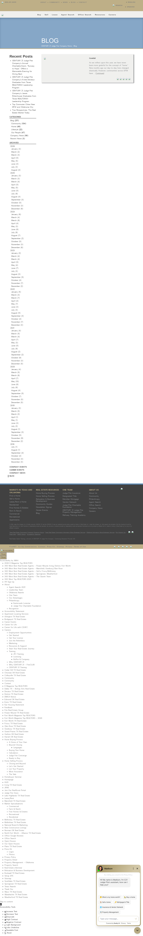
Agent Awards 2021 (17, 587)
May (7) (14, 304)
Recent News (16, 138)
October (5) (16, 203)
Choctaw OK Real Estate (14, 673)
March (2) (15, 152)
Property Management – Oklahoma (19, 862)
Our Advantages (15, 598)
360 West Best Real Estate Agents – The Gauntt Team (27, 576)
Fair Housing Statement (14, 705)
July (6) (14, 194)
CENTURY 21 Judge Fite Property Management (73, 511)
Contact (83, 2)
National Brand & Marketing (15, 825)
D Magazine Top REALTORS (15, 686)
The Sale (12, 774)
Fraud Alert (12, 534)
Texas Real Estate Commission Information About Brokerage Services (65, 532)
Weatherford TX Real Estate (16, 897)
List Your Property (16, 769)
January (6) (16, 214)
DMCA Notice (21, 534)
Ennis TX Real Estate (13, 702)
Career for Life (10, 624)
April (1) (14, 417)
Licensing (17, 657)
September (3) (17, 200)
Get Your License (16, 638)
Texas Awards (10, 886)
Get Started (14, 635)
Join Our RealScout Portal (15, 790)
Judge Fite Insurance (71, 493)
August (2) (15, 352)
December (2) (17, 286)
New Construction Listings (15, 828)
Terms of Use (80, 547)
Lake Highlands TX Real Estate (17, 795)
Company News (17, 135)
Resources (100, 15)
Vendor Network (69, 502)
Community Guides (44, 504)
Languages (17, 747)
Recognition (14, 608)
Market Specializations (13, 803)
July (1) (14, 447)
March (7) (15, 298)
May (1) (14, 420)
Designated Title (70, 496)
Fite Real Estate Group (13, 710)
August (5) (15, 313)
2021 (12, 328)
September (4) (17, 453)
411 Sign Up (9, 582)
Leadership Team (16, 590)
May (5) (14, 161)
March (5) (15, 333)
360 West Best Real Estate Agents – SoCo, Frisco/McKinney (30, 571)
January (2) (16, 253)
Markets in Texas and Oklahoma (20, 491)
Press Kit (51, 547)
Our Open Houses (12, 844)
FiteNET (13, 547)
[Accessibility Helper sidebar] (7, 551)
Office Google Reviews (13, 836)
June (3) (14, 164)
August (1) (15, 429)
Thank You (8, 889)
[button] (1, 904)
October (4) (16, 280)
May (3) (14, 226)
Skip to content (6, 901)
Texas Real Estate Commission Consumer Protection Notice (26, 532)
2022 (12, 289)
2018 (12, 444)
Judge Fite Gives (11, 793)
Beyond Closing (15, 745)
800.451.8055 (10, 2)
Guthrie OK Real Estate (14, 734)
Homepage (8, 779)
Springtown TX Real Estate (15, 884)
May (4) (14, 265)
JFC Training (18, 654)
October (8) (16, 358)
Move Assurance (16, 771)
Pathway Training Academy (74, 515)
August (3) (15, 274)
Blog (73, 2)
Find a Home (14, 496)
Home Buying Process (45, 493)
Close (3, 554)
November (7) (17, 283)
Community (54, 2)
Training (12, 651)
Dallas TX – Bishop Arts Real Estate (19, 689)
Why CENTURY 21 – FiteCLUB (22, 665)
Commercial (14, 514)
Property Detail (10, 860)
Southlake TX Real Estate (14, 881)
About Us (94, 490)
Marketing (13, 643)
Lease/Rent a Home (17, 502)
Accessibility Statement (34, 534)
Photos (12, 854)
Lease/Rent (9, 798)
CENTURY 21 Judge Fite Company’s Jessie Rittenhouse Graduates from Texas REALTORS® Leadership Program (24, 96)
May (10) (15, 381)
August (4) (15, 170)
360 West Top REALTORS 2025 (17, 579)
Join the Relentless (17, 640)
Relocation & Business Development (45, 500)
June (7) (14, 268)
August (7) (15, 235)
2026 (12, 146)
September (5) (17, 277)
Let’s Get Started (16, 766)
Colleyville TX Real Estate (15, 675)
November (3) (17, 206)
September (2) (17, 238)
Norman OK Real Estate (14, 830)
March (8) (15, 375)
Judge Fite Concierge (18, 755)
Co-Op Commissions (27, 547)
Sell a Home (14, 499)
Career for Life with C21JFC (16, 627)
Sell (46, 15)
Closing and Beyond (17, 763)
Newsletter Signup (44, 507)
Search (119, 5)
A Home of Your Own (18, 742)
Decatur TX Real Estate (14, 691)
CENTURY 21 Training (18, 667)
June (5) (14, 191)
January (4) (16, 330)
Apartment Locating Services (16, 614)
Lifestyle (14, 129)
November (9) (17, 438)
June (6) (14, 229)
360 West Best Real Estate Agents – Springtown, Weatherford (30, 574)
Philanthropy (94, 499)
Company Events (18, 467)
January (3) (16, 149)
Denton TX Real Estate (13, 694)
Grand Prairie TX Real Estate (16, 731)
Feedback (8, 707)
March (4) (15, 181)
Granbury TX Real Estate (14, 729)
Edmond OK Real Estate (14, 699)
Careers (112, 15)
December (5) (17, 364)
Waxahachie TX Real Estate (15, 894)
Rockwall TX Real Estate (14, 873)
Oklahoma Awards (16, 592)
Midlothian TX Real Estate (15, 822)
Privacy (69, 547)
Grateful (92, 58)
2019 (12, 405)
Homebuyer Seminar (13, 777)
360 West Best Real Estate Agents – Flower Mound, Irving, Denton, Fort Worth (37, 566)
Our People (16, 132)
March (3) (15, 155)
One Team (67, 490)
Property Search (11, 865)
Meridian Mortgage (71, 499)
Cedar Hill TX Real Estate (15, 670)
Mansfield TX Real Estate (14, 801)
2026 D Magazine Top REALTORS (18, 563)
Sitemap (60, 547)
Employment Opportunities (20, 632)
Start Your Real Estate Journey (21, 648)
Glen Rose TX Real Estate (15, 726)
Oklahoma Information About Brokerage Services (101, 532)
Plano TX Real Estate (13, 846)
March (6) (15, 220)
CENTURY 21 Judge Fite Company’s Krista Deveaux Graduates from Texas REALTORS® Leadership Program (23, 82)
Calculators (13, 753)
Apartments (14, 520)
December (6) (17, 209)
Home (69, 46)
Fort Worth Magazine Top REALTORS (19, 715)
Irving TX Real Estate (13, 785)
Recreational (14, 517)
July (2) (14, 426)
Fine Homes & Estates (18, 508)
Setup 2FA (8, 876)
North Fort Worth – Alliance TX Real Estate (22, 833)
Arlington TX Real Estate (14, 616)
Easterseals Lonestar (21, 603)
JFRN (6, 787)
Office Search (84, 15)
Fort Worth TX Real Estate (15, 721)
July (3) (14, 167)
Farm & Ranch (15, 511)
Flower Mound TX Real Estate (16, 713)
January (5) (16, 292)
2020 (12, 367)
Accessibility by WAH (9, 560)
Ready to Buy (14, 758)
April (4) (14, 223)
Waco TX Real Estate (13, 892)
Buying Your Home (16, 750)
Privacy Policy (10, 857)
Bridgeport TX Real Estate (15, 619)
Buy (39, 15)
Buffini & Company (21, 659)
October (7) (16, 396)
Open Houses (10, 841)
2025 (12, 173)
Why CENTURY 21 (16, 662)
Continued (100, 73)
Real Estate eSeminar (13, 868)
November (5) (17, 399)
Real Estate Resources (47, 490)
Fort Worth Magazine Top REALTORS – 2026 (23, 718)
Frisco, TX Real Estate (13, 723)
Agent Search (67, 15)
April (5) (14, 158)
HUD (6, 782)
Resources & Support (18, 646)
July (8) (14, 232)
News (65, 2)
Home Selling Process (45, 496)
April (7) (14, 340)
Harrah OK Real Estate (13, 737)
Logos (11, 852)
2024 (12, 212)
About (43, 2)
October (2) (16, 456)
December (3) (17, 325)
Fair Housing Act (121, 532)
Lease (55, 15)
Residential (14, 505)
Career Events (16, 470)
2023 (12, 250)
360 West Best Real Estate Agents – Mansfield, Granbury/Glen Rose (33, 568)
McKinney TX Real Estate (14, 820)
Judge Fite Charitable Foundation (72, 506)
